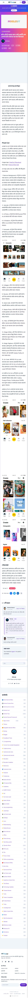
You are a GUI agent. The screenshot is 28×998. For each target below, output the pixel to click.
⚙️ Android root (5, 710)
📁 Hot (3, 793)
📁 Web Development (7, 918)
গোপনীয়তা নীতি (6, 993)
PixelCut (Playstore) (15, 162)
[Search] (20, 2)
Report (11, 588)
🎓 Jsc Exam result (6, 814)
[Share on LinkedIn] (18, 593)
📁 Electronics (5, 765)
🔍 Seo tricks (5, 866)
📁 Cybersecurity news (7, 751)
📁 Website (4, 921)
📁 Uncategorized (6, 907)
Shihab (8, 41)
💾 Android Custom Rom (7, 703)
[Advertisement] (14, 67)
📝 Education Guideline (7, 762)
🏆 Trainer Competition (7, 897)
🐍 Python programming (7, 859)
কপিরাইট (23, 993)
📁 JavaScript (5, 810)
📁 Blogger (4, 734)
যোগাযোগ (16, 968)
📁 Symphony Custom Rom (8, 880)
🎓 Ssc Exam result (6, 873)
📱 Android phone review (8, 706)
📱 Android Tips (6, 713)
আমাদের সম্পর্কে (4, 968)
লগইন (24, 2)
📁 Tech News (5, 883)
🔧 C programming (6, 741)
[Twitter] (5, 961)
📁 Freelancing (5, 776)
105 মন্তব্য (17, 683)
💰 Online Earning (6, 838)
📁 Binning (4, 731)
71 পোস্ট (11, 683)
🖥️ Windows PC (6, 928)
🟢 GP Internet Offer (6, 783)
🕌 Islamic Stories (6, 800)
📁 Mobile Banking (6, 824)
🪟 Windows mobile (6, 925)
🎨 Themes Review (6, 890)
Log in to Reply (20, 608)
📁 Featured (5, 772)
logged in (13, 651)
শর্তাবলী (11, 993)
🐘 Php (3, 852)
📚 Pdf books (5, 848)
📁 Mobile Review (6, 828)
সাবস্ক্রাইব (23, 984)
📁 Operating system (7, 842)
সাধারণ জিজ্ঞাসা (4, 973)
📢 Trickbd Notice (6, 900)
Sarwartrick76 (11, 637)
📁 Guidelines (5, 786)
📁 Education (5, 758)
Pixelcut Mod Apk (13, 165)
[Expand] (25, 721)
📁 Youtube (4, 935)
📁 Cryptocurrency (6, 748)
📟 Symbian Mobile (6, 876)
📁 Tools (4, 894)
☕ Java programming (7, 807)
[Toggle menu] (3, 2)
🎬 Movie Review (6, 831)
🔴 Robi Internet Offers (7, 862)
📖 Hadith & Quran (6, 790)
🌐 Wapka (4, 914)
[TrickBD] (14, 954)
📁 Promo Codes (6, 855)
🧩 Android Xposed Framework (9, 717)
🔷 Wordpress (5, 932)
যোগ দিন (13, 10)
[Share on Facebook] (11, 593)
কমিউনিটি (3, 970)
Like (5, 588)
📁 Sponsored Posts (7, 869)
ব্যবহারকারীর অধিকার (17, 993)
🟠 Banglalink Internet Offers (8, 727)
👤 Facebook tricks (6, 769)
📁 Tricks (4, 904)
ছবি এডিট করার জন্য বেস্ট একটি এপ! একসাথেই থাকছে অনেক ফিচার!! (13, 36)
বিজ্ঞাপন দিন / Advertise (20, 973)
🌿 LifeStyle (5, 817)
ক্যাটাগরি (16, 970)
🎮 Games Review (6, 779)
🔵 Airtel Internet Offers (7, 699)
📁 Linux (4, 821)
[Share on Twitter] (14, 593)
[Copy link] (21, 593)
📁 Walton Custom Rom (7, 911)
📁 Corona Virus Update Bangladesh (10, 745)
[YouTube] (8, 961)
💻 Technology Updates (8, 887)
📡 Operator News (6, 845)
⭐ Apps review (6, 31)
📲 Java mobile (5, 803)
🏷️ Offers (4, 835)
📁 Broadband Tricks (7, 738)
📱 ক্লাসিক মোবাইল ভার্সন (14, 995)
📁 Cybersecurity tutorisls (8, 755)
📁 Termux (4, 724)
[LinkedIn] (12, 961)
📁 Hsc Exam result (6, 796)
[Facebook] (2, 961)
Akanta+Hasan (11, 607)
